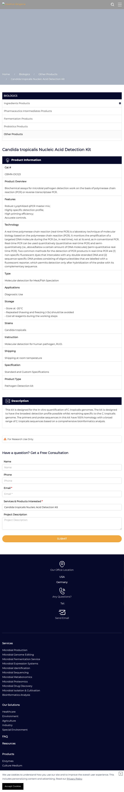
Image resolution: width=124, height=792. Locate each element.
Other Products (48, 74)
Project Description (15, 514)
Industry (7, 725)
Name (7, 461)
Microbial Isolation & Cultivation (21, 690)
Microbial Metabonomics (17, 677)
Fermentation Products (18, 118)
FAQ (5, 736)
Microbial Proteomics (15, 681)
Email (8, 488)
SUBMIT (62, 538)
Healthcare (9, 711)
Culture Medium (12, 765)
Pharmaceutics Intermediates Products (28, 111)
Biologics (24, 74)
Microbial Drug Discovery (17, 686)
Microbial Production (14, 650)
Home (6, 74)
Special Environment (15, 729)
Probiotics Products (16, 126)
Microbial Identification (16, 668)
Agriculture (9, 720)
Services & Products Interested (23, 501)
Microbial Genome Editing (18, 654)
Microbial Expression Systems (20, 663)
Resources (8, 743)
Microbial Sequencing (15, 672)
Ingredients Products (17, 103)
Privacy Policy (74, 778)
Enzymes (7, 761)
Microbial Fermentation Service (21, 659)
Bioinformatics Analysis (16, 694)
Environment (10, 716)
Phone (8, 474)
